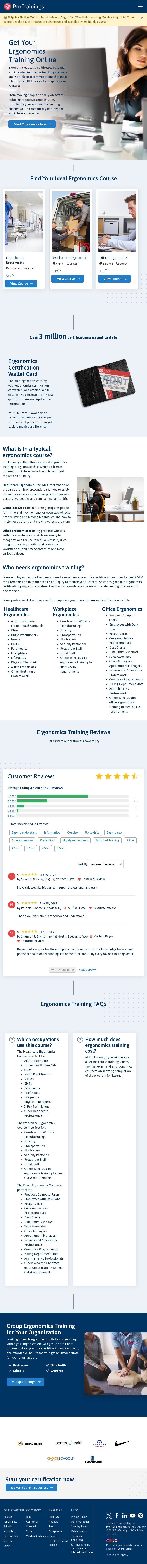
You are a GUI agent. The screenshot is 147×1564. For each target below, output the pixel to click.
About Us (54, 1516)
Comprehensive (22, 840)
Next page (86, 969)
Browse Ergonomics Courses (29, 1487)
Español (124, 1555)
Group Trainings (23, 1382)
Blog (28, 1516)
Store (29, 1531)
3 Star (12, 806)
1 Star (12, 815)
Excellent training (107, 840)
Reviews (53, 1521)
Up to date (92, 832)
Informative (52, 832)
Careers (53, 1536)
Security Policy (79, 1526)
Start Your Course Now (30, 124)
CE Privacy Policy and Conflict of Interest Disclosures (82, 1548)
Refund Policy (79, 1531)
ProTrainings (113, 1526)
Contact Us (32, 1521)
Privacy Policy (79, 1516)
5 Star (12, 796)
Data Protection (80, 1521)
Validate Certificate (37, 1536)
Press (52, 1526)
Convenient (48, 840)
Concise (72, 832)
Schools (8, 1526)
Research (31, 1526)
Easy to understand (24, 832)
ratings (124, 1548)
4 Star (12, 801)
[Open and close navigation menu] (140, 6)
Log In (7, 1545)
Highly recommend (75, 840)
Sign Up (8, 1541)
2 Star (12, 811)
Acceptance (55, 1531)
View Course (19, 283)
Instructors (10, 1531)
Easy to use (114, 832)
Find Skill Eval (11, 1536)
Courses (8, 1516)
